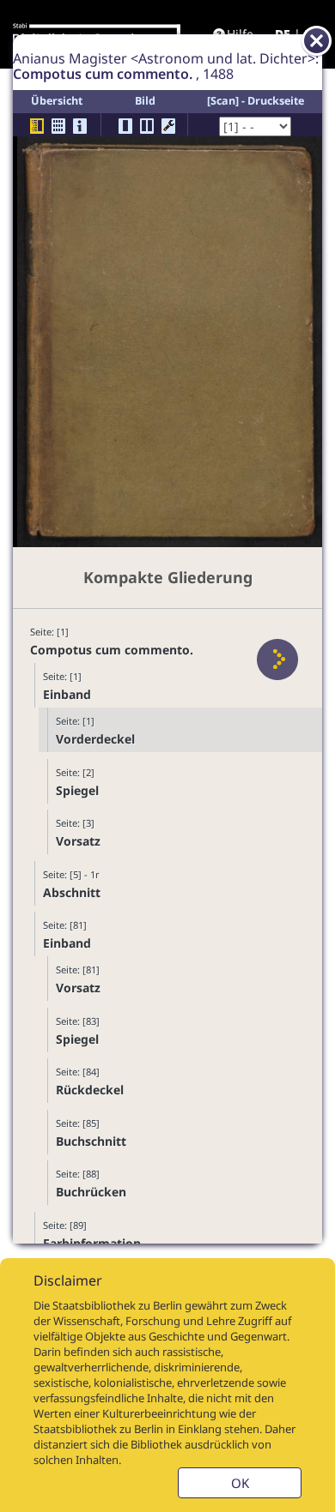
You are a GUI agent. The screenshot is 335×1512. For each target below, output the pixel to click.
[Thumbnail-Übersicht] (58, 126)
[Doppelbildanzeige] (147, 126)
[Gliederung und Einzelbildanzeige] (37, 126)
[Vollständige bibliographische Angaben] (80, 126)
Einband (67, 694)
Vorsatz (78, 841)
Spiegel (77, 790)
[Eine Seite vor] (277, 659)
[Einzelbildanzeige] (125, 126)
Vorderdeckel (95, 739)
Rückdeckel (90, 1089)
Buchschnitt (91, 1141)
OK (240, 1482)
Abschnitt (71, 892)
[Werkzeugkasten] (168, 126)
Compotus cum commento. (111, 650)
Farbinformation (92, 1243)
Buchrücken (91, 1192)
